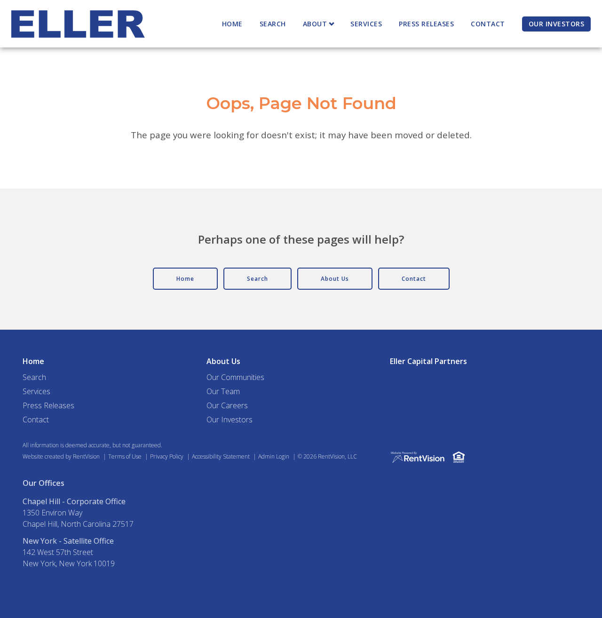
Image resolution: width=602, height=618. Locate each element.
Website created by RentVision (61, 456)
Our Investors (557, 23)
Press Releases (426, 23)
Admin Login (273, 456)
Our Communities (235, 377)
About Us (223, 361)
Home (232, 23)
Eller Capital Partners (428, 361)
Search (273, 23)
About (315, 23)
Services (366, 23)
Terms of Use (125, 456)
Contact (488, 23)
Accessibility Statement (221, 456)
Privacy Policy (166, 456)
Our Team (223, 391)
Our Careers (227, 405)
